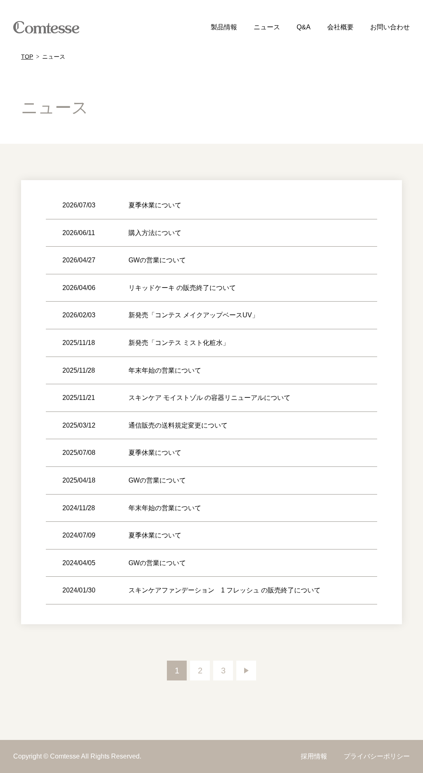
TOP (27, 56)
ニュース (267, 27)
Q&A (304, 27)
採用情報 (314, 756)
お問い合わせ (390, 27)
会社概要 (340, 27)
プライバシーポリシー (377, 756)
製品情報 (224, 27)
